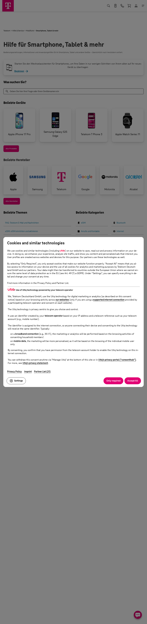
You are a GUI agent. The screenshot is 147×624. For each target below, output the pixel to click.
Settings (18, 380)
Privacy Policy (14, 371)
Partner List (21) (42, 371)
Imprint (28, 371)
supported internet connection (108, 299)
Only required (113, 380)
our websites (62, 299)
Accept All (132, 380)
